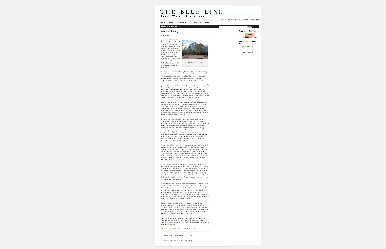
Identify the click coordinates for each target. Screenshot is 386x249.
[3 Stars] (173, 228)
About (171, 22)
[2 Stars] (172, 228)
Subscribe (198, 22)
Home (163, 22)
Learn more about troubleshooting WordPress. (177, 240)
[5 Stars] (175, 228)
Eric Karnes (166, 35)
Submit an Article (184, 22)
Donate (207, 22)
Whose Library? (170, 31)
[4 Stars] (174, 228)
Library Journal (166, 80)
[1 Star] (170, 228)
